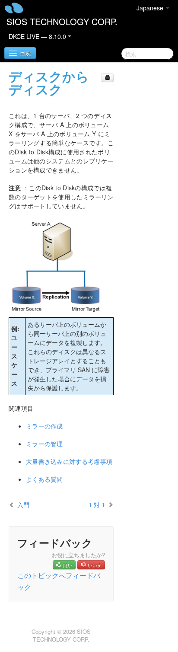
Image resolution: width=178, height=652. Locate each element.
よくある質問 (44, 479)
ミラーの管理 (44, 443)
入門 (23, 504)
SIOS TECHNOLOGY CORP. (62, 21)
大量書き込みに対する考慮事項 (69, 461)
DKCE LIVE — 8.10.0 (38, 36)
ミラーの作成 (44, 426)
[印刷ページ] (108, 77)
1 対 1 (97, 504)
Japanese (151, 7)
